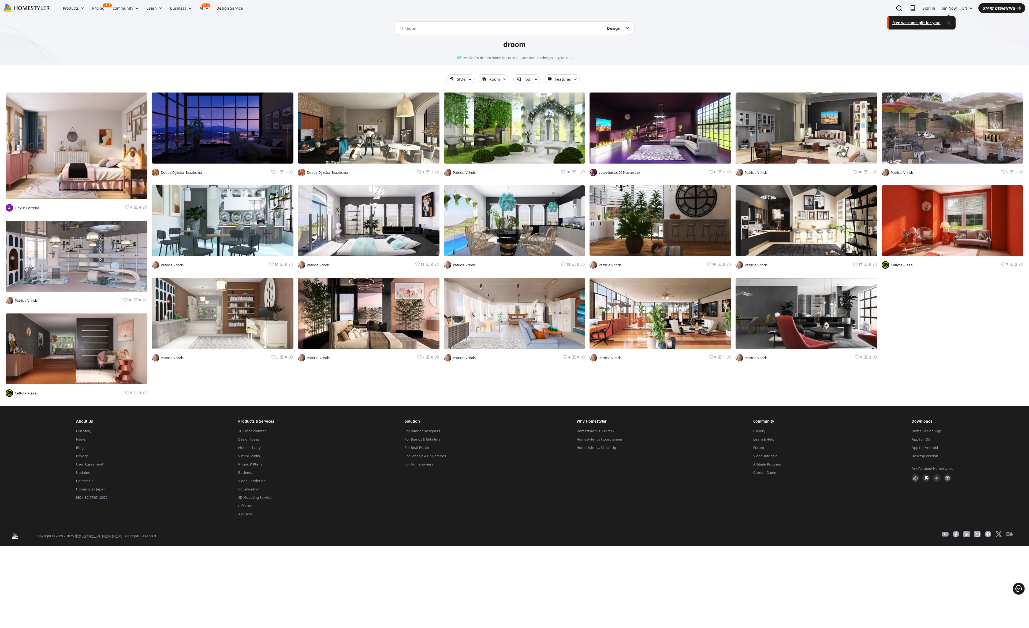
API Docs (245, 514)
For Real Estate (417, 447)
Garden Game (764, 472)
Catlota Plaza (26, 393)
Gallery (759, 431)
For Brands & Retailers (422, 439)
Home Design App (926, 431)
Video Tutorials (765, 456)
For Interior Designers (422, 431)
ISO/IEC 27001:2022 (91, 497)
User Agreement (89, 464)
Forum (758, 447)
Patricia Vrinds (26, 300)
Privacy (82, 456)
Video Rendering (252, 480)
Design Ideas (248, 439)
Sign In (929, 8)
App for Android (925, 447)
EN (964, 8)
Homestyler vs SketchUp (596, 447)
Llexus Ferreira (27, 207)
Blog (80, 447)
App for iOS (921, 439)
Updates (83, 472)
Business (245, 472)
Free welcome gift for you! (916, 22)
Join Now (949, 8)
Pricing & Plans (250, 464)
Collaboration (249, 489)
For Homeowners (419, 464)
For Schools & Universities (425, 456)
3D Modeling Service (254, 497)
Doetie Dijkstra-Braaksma (181, 172)
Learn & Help (763, 439)
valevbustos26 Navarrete (619, 172)
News (80, 439)
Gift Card (245, 505)
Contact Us (84, 480)
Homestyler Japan (91, 489)
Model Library (249, 447)
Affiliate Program (767, 464)
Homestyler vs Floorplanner (599, 439)
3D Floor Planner (252, 431)
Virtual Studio (249, 456)
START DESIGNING (999, 8)
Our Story (83, 431)
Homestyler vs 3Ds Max (595, 431)
